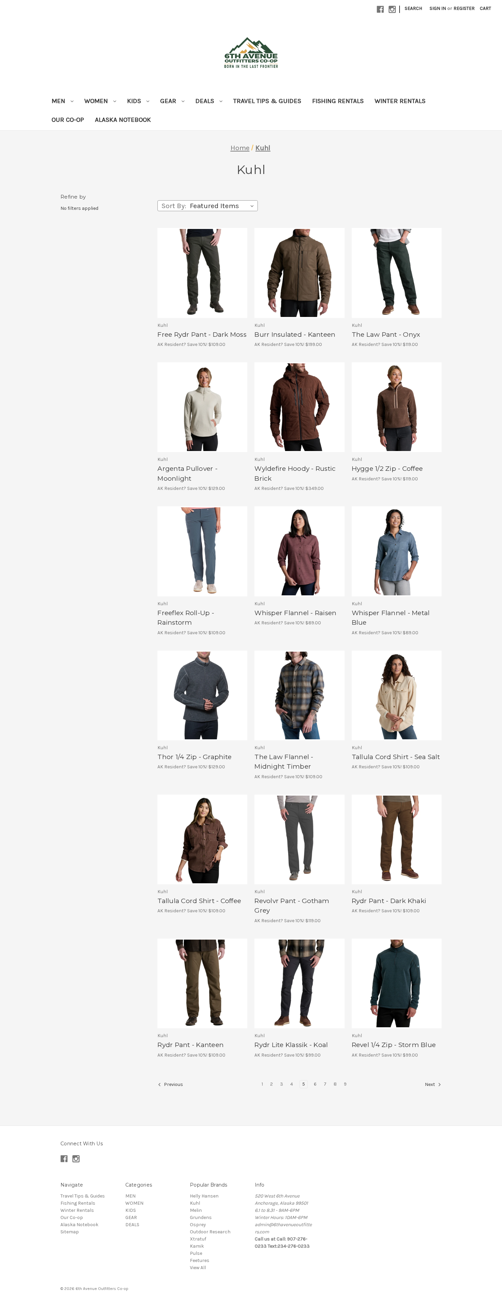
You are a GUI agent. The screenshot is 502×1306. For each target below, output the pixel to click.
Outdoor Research (210, 1232)
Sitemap (69, 1232)
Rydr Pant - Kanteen (190, 1045)
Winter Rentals (400, 101)
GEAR (169, 101)
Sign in (438, 8)
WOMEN (97, 101)
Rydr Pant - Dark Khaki (389, 901)
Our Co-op (68, 120)
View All (198, 1268)
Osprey (198, 1225)
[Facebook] (380, 9)
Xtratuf (198, 1239)
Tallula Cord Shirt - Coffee (199, 901)
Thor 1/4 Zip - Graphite (194, 757)
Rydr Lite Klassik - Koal (291, 1045)
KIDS (135, 101)
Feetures (199, 1260)
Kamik (197, 1246)
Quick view (194, 267)
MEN (59, 101)
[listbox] (223, 206)
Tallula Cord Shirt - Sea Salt (396, 757)
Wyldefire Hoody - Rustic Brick (295, 473)
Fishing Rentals (338, 101)
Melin (196, 1210)
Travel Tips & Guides (267, 101)
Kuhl (195, 1203)
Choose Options (202, 279)
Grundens (201, 1217)
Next (430, 1084)
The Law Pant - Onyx (386, 334)
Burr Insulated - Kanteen (294, 334)
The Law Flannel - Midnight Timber (283, 762)
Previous (173, 1084)
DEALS (205, 101)
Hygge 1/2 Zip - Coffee (387, 469)
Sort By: (174, 206)
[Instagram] (392, 9)
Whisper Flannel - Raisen (295, 613)
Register (464, 8)
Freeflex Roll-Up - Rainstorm (185, 618)
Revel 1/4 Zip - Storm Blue (394, 1045)
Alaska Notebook (123, 120)
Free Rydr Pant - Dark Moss (202, 334)
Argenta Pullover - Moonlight (187, 473)
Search (413, 8)
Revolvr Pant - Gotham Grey (291, 906)
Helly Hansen (204, 1196)
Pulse (196, 1253)
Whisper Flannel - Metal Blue (391, 618)
